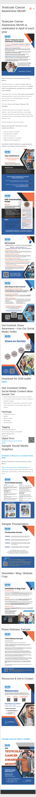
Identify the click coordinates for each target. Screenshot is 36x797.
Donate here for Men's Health (16, 739)
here (4, 381)
